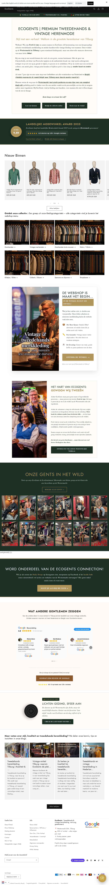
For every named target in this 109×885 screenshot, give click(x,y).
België (87, 74)
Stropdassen (84, 278)
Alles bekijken (54, 208)
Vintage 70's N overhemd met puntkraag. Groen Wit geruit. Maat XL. (14, 191)
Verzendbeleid (64, 883)
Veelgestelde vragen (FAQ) (13, 844)
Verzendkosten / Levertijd (38, 837)
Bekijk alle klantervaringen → (55, 139)
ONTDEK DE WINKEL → (78, 357)
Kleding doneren (10, 831)
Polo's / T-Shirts (85, 247)
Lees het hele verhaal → (34, 139)
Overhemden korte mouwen (64, 247)
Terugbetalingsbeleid (31, 883)
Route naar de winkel (77, 105)
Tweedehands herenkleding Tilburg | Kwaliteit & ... (16, 765)
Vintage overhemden (37, 247)
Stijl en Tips (8, 841)
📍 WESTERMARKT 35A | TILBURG (55, 15)
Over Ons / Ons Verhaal (37, 833)
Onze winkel (33, 825)
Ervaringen (8, 834)
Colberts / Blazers (36, 278)
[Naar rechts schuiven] (58, 203)
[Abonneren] (36, 860)
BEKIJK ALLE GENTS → (54, 489)
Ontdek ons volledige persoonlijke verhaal (72, 450)
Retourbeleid (34, 840)
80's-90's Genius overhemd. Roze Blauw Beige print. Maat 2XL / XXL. (74, 191)
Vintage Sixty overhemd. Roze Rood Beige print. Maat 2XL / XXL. (54, 191)
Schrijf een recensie (82, 629)
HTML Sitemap (34, 849)
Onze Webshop (9, 828)
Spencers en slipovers (62, 278)
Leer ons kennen (31, 105)
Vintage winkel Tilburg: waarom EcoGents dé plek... (42, 764)
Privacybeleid (42, 883)
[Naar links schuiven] (50, 203)
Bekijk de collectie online (53, 105)
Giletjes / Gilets (10, 278)
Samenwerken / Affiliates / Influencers (38, 829)
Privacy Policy (34, 846)
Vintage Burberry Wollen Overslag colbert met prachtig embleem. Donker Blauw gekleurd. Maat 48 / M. (94, 192)
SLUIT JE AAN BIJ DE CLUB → (54, 588)
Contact (7, 838)
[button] (22, 7)
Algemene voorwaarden (37, 843)
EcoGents (11, 883)
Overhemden (9, 247)
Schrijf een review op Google (54, 678)
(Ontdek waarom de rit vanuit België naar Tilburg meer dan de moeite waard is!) (47, 77)
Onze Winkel (9, 825)
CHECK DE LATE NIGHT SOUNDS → (58, 722)
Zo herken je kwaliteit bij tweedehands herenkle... (64, 765)
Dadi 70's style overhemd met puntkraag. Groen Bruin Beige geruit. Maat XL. (34, 191)
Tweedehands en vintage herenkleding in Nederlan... (90, 765)
